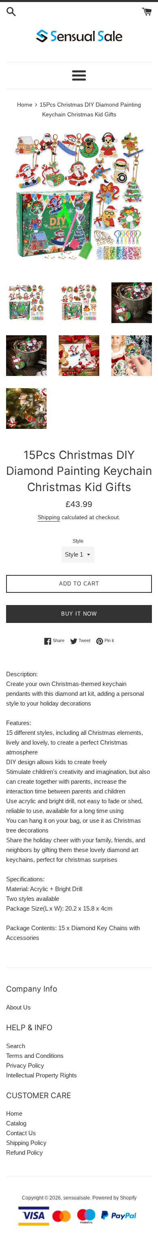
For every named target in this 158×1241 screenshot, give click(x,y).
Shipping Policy (26, 1142)
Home (14, 1113)
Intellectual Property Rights (41, 1075)
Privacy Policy (25, 1065)
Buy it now (79, 614)
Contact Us (21, 1133)
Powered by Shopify (114, 1198)
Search (15, 1045)
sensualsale (76, 1198)
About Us (18, 1007)
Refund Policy (24, 1152)
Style (78, 541)
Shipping (49, 517)
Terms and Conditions (35, 1055)
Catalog (16, 1123)
